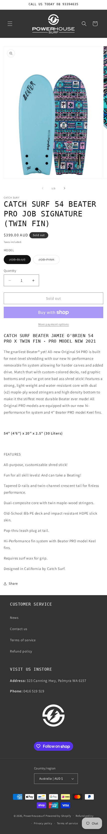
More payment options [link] (53, 324)
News (14, 617)
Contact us (18, 629)
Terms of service (23, 640)
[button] (9, 23)
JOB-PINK (49, 260)
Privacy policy (43, 823)
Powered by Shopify (58, 815)
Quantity (10, 271)
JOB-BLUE (20, 260)
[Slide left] (42, 188)
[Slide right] (64, 188)
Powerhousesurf (34, 815)
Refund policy (21, 651)
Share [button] (13, 583)
